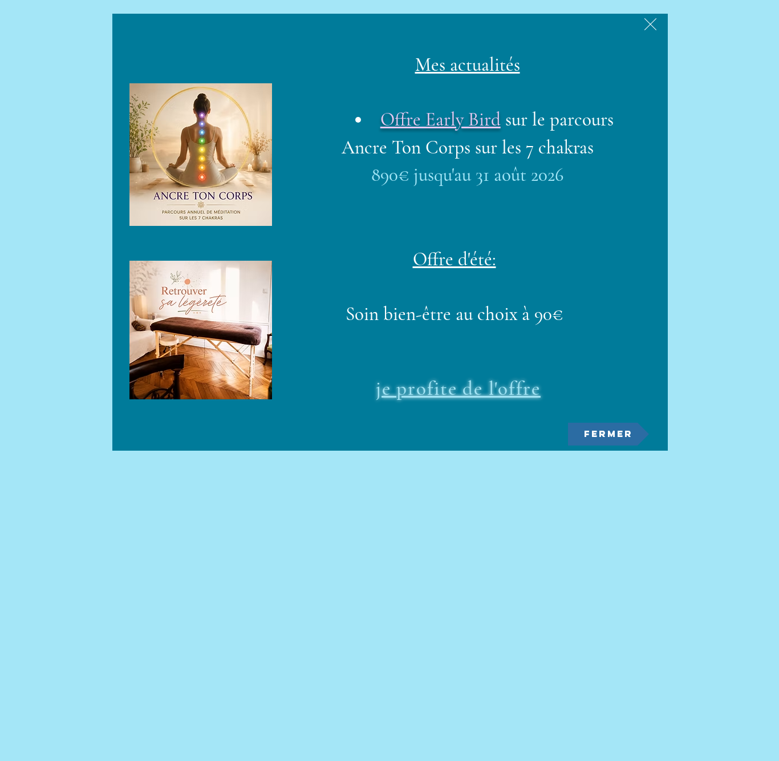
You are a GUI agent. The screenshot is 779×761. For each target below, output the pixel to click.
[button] (650, 24)
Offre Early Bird (440, 119)
